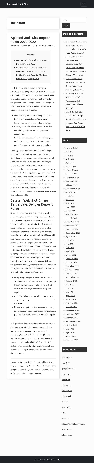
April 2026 (70, 163)
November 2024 (72, 225)
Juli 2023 (69, 284)
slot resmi (66, 396)
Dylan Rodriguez (48, 45)
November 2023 (72, 269)
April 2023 (70, 295)
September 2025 (73, 188)
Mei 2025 (70, 203)
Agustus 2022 (71, 325)
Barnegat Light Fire (17, 4)
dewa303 (65, 363)
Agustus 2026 (71, 148)
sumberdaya (22, 373)
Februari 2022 (72, 340)
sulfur (13, 373)
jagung (19, 366)
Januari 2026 (71, 174)
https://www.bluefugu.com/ (73, 424)
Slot (64, 412)
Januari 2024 (71, 262)
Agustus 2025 (71, 192)
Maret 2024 (71, 255)
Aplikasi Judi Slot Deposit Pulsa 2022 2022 (30, 40)
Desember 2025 (72, 177)
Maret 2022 (71, 336)
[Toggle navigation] (83, 4)
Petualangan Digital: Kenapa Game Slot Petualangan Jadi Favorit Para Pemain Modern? (74, 100)
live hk (65, 401)
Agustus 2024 (71, 236)
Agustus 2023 (71, 281)
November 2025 (72, 181)
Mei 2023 (70, 292)
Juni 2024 (70, 244)
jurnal (33, 366)
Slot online (67, 435)
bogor (13, 366)
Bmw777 (65, 418)
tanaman (37, 373)
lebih (45, 366)
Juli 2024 (69, 240)
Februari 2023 (72, 303)
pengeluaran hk (68, 368)
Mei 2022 (70, 329)
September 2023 (73, 277)
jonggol (27, 366)
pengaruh (15, 369)
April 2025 (70, 207)
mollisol (51, 366)
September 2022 (73, 321)
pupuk (31, 369)
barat (51, 362)
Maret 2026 (71, 166)
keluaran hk (67, 390)
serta (51, 369)
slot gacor (66, 385)
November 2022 (72, 314)
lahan (39, 366)
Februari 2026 (72, 170)
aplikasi (44, 362)
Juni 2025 (70, 199)
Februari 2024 (72, 258)
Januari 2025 (71, 218)
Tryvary (56, 459)
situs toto (66, 374)
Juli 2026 (69, 151)
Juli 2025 (69, 196)
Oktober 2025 (72, 185)
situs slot (34, 99)
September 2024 (73, 233)
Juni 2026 (70, 155)
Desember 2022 (72, 310)
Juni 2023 (70, 288)
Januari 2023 (71, 306)
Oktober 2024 (72, 229)
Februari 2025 (72, 214)
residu (37, 369)
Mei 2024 (70, 247)
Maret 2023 (71, 299)
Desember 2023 (72, 266)
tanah (30, 373)
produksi (23, 369)
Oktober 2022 (72, 317)
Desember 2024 (72, 222)
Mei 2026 (70, 159)
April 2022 (70, 332)
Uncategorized (25, 362)
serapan (44, 369)
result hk (66, 379)
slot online (66, 357)
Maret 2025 (71, 211)
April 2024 (70, 251)
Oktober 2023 (72, 273)
